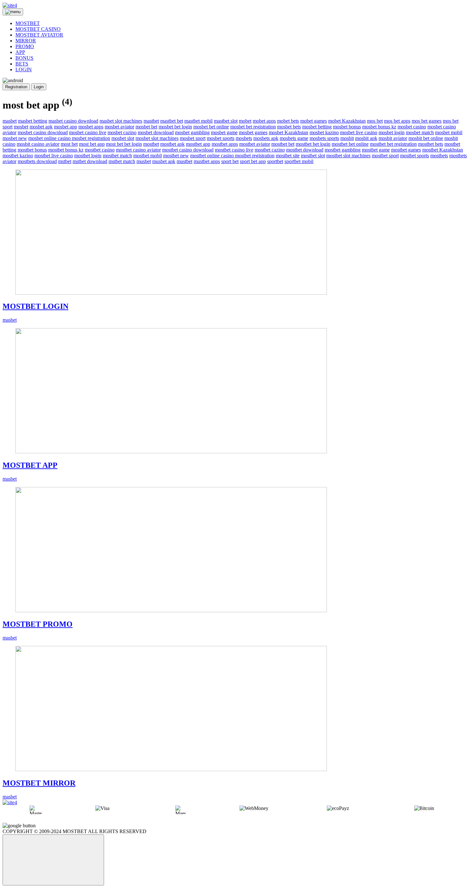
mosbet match (420, 132)
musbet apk (163, 161)
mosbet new (15, 138)
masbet (10, 121)
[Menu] (13, 11)
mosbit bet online (425, 138)
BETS (21, 63)
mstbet (64, 161)
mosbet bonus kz (379, 126)
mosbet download (156, 132)
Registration (16, 86)
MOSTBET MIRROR (39, 783)
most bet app (92, 144)
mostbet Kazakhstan (442, 149)
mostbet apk (172, 144)
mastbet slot (226, 121)
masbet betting (32, 121)
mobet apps (264, 121)
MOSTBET (27, 23)
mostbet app (198, 144)
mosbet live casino (358, 132)
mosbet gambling (192, 132)
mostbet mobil (147, 155)
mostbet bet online (350, 144)
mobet (245, 121)
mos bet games (426, 121)
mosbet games (253, 132)
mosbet (21, 126)
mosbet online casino (50, 138)
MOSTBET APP (30, 465)
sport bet (230, 161)
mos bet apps (397, 121)
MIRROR (25, 40)
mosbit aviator (393, 138)
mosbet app (65, 126)
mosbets (244, 138)
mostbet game (376, 149)
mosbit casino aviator (38, 144)
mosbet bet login (175, 126)
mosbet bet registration (253, 126)
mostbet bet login (313, 144)
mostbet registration (255, 155)
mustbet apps (207, 161)
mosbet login (392, 132)
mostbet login (87, 155)
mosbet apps (90, 126)
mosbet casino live (87, 132)
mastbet (151, 121)
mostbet (151, 144)
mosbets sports (324, 138)
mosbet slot (122, 138)
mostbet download (304, 149)
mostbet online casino (212, 155)
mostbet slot (313, 155)
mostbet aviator (254, 144)
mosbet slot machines (157, 138)
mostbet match (117, 155)
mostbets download (37, 161)
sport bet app (253, 161)
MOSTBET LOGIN (35, 306)
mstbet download (90, 161)
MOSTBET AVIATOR (39, 35)
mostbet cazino (270, 149)
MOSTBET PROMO (38, 624)
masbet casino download (73, 121)
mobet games (313, 121)
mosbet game (224, 132)
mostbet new (176, 155)
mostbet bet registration (393, 144)
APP (20, 52)
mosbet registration (91, 138)
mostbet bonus (32, 149)
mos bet (375, 121)
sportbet (275, 161)
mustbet (184, 161)
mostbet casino (100, 149)
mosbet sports (220, 138)
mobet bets (288, 121)
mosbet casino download (43, 132)
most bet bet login (124, 144)
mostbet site (288, 155)
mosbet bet (146, 126)
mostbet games (406, 149)
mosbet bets (289, 126)
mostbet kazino (18, 155)
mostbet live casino (53, 155)
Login (39, 86)
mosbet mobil (448, 132)
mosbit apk (366, 138)
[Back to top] (53, 859)
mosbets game (294, 138)
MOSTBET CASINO (38, 29)
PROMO (24, 46)
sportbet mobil (298, 161)
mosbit (347, 138)
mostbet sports (414, 155)
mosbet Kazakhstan (288, 132)
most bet (69, 144)
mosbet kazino (324, 132)
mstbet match (122, 161)
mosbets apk (265, 138)
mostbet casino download (188, 149)
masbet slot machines (121, 121)
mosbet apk (41, 126)
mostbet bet (282, 144)
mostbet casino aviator (138, 149)
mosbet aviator (119, 126)
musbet (143, 161)
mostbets (439, 155)
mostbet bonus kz (65, 149)
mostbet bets (430, 144)
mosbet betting (317, 126)
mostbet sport (385, 155)
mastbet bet (171, 121)
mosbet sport (192, 138)
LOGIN (23, 69)
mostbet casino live (234, 149)
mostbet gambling (343, 149)
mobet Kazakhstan (347, 121)
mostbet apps (225, 144)
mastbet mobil (198, 121)
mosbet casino (412, 126)
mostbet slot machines (348, 155)
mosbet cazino (122, 132)
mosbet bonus (347, 126)
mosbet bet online (211, 126)
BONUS (24, 58)
